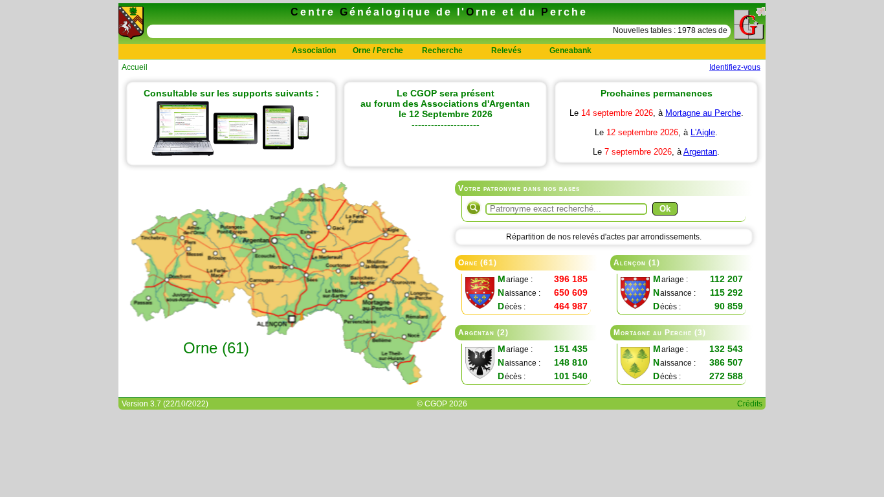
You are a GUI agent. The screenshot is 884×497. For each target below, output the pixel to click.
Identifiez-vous (734, 67)
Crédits (749, 403)
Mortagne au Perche (703, 113)
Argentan (700, 152)
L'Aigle (703, 132)
